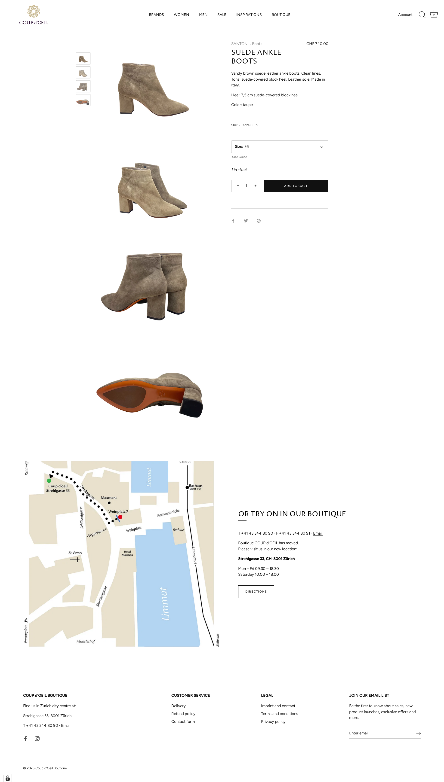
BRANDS (156, 14)
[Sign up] (418, 733)
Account (405, 14)
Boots (257, 43)
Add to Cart (296, 186)
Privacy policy (273, 721)
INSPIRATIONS (249, 14)
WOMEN (181, 14)
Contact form (183, 721)
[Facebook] (25, 738)
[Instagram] (37, 738)
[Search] (422, 15)
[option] (83, 59)
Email (318, 533)
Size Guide (239, 157)
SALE (221, 14)
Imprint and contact (278, 705)
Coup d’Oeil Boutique (51, 768)
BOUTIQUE (281, 14)
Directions (256, 591)
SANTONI (240, 43)
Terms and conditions (279, 713)
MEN (203, 14)
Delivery (178, 705)
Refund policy (183, 713)
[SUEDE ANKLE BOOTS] (83, 58)
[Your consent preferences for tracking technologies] (8, 778)
